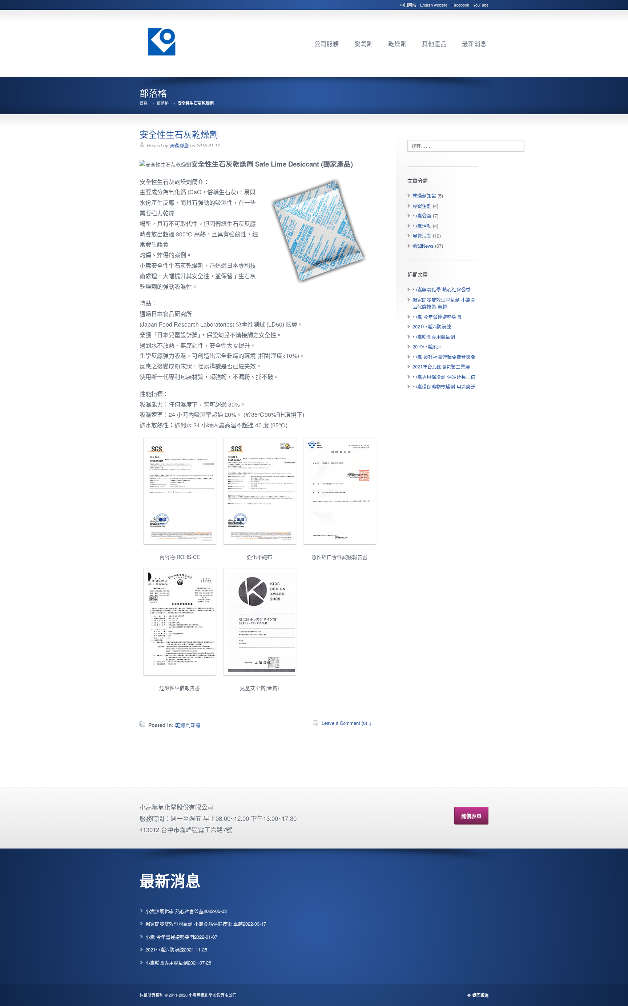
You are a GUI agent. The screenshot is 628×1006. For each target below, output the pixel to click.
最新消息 (474, 43)
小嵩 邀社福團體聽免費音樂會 (443, 356)
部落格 (163, 103)
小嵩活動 (421, 225)
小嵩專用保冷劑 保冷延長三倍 (443, 376)
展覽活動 (421, 235)
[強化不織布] (260, 539)
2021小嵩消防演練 (431, 326)
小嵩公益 (421, 215)
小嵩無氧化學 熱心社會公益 (441, 289)
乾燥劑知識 (188, 724)
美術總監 (179, 145)
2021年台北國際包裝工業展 (441, 366)
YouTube (480, 5)
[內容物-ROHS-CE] (180, 539)
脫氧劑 (363, 43)
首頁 (144, 103)
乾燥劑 (397, 43)
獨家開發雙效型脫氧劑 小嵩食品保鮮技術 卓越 (443, 303)
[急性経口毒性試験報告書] (340, 539)
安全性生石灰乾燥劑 (179, 134)
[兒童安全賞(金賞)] (260, 670)
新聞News (423, 245)
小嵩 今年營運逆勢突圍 (436, 316)
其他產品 (434, 43)
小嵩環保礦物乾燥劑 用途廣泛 (443, 386)
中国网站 (408, 5)
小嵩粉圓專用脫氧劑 (433, 336)
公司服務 (326, 43)
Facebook (460, 5)
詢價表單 (471, 815)
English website (433, 5)
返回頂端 (480, 995)
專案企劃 (421, 205)
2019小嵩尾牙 (427, 346)
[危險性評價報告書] (180, 670)
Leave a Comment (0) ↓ (347, 722)
